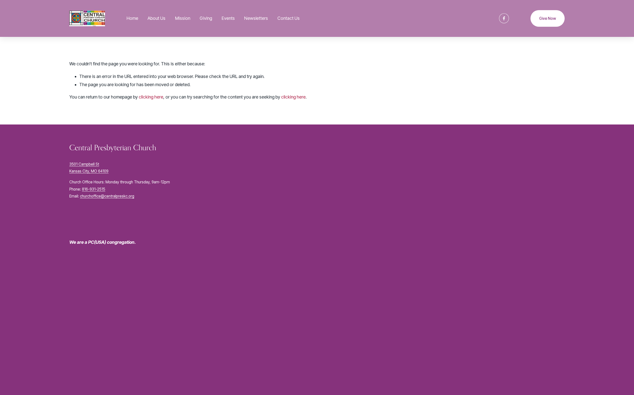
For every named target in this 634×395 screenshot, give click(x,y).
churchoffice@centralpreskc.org (107, 196)
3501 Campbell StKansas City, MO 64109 (88, 167)
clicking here (151, 96)
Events (228, 18)
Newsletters (256, 18)
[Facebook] (504, 18)
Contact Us (288, 18)
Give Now (547, 18)
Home (132, 18)
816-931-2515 (93, 189)
